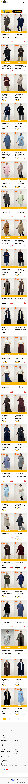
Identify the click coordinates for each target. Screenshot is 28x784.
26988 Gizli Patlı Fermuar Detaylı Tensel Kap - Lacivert (20, 622)
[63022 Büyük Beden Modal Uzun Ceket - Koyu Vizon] (20, 639)
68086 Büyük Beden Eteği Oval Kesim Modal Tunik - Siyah (20, 446)
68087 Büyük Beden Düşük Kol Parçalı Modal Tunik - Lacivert (7, 125)
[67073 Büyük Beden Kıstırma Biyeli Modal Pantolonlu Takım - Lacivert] (20, 23)
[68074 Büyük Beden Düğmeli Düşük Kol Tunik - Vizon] (20, 229)
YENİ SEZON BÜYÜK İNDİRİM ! (7, 751)
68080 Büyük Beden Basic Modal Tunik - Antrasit (19, 535)
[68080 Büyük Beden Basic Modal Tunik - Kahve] (7, 551)
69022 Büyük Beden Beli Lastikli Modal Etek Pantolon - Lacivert (7, 387)
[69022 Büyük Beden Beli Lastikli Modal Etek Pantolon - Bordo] (20, 345)
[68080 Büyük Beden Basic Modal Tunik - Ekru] (20, 493)
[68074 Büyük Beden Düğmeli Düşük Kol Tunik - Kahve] (7, 229)
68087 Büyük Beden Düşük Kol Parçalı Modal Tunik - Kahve (20, 66)
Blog (15, 730)
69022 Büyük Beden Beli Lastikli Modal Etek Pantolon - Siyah (20, 387)
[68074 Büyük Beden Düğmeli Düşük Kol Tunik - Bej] (20, 170)
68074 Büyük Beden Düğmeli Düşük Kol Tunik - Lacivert (6, 271)
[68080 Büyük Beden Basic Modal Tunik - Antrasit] (20, 522)
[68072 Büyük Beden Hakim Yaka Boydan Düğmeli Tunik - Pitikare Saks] (7, 462)
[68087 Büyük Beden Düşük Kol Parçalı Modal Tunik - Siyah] (20, 112)
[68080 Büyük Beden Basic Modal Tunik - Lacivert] (20, 580)
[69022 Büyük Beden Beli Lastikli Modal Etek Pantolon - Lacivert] (7, 375)
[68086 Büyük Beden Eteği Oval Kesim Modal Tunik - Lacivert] (7, 433)
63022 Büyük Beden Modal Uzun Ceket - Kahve (6, 681)
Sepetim (15, 749)
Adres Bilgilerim (17, 747)
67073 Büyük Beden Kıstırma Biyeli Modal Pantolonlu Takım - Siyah (7, 66)
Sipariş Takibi (17, 732)
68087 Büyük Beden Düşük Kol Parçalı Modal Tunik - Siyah (20, 125)
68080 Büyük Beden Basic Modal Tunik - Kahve (6, 564)
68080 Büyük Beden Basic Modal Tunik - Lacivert (19, 593)
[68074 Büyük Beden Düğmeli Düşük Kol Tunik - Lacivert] (7, 258)
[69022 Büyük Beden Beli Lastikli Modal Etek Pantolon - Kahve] (7, 345)
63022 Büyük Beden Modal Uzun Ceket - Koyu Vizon (19, 652)
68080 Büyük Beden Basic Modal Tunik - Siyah (6, 622)
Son (23, 719)
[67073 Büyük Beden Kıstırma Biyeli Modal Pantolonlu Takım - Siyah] (7, 54)
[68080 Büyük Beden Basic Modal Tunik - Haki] (7, 580)
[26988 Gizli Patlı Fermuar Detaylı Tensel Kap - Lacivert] (20, 609)
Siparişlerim (16, 745)
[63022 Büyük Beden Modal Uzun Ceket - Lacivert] (20, 668)
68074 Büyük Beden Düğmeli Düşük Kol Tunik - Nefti (19, 212)
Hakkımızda (3, 732)
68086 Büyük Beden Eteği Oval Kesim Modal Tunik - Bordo (20, 417)
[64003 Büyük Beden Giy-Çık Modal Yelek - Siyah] (20, 316)
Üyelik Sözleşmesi (4, 745)
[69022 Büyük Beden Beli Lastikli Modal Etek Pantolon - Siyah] (20, 375)
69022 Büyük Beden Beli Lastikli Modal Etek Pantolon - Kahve (7, 358)
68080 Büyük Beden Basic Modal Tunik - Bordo (19, 564)
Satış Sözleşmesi (4, 744)
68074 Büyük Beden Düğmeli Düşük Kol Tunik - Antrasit (6, 212)
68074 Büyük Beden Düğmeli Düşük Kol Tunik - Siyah (19, 271)
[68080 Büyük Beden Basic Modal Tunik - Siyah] (7, 609)
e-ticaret (11, 782)
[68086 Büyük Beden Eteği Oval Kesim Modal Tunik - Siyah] (20, 433)
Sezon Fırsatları (4, 734)
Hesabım (16, 744)
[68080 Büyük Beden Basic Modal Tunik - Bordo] (20, 551)
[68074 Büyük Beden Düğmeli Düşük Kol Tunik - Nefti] (20, 200)
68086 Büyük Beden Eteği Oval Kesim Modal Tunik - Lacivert (7, 446)
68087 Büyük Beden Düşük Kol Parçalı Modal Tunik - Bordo (7, 96)
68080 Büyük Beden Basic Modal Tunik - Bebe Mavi (6, 506)
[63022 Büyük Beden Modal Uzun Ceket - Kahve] (7, 668)
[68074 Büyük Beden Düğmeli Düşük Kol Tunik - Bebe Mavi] (20, 141)
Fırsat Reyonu (3, 735)
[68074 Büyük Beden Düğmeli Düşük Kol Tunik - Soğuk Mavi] (7, 141)
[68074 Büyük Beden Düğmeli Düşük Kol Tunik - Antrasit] (7, 200)
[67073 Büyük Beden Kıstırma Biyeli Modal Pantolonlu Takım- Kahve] (7, 23)
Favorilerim (16, 751)
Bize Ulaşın (3, 737)
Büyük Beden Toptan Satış (6, 730)
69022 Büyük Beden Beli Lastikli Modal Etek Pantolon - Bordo (20, 358)
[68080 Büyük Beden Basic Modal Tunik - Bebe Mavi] (7, 493)
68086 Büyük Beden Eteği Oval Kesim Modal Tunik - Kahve (7, 417)
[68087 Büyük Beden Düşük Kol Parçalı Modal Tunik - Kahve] (20, 54)
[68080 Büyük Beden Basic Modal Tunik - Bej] (7, 522)
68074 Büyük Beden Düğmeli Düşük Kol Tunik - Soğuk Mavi (6, 154)
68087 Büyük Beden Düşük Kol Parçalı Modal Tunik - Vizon (20, 96)
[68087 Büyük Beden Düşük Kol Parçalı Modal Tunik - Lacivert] (7, 112)
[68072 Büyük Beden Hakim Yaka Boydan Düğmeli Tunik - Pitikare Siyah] (20, 462)
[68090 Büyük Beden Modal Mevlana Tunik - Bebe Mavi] (20, 697)
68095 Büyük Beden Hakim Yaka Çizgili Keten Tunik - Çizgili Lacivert (7, 652)
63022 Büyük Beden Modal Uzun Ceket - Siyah (6, 710)
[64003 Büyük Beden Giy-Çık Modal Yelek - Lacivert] (7, 316)
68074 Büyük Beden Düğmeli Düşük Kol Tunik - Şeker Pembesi (7, 183)
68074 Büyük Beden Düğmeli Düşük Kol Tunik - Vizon (19, 241)
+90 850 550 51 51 (4, 758)
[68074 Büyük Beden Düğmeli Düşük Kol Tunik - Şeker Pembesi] (7, 170)
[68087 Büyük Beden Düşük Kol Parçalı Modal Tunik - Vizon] (20, 83)
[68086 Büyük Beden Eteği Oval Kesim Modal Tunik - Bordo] (20, 404)
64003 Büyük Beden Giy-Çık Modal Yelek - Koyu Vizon (7, 300)
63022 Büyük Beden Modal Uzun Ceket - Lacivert (19, 681)
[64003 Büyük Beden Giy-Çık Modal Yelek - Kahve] (20, 287)
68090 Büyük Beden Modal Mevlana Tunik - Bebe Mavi (20, 710)
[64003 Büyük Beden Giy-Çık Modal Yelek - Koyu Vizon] (7, 287)
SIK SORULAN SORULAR (19, 753)
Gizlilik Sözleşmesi (4, 747)
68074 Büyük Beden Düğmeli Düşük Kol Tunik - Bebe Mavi (19, 154)
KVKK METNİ (3, 749)
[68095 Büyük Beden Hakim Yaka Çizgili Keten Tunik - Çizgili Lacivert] (7, 639)
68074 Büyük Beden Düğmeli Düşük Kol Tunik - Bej (19, 183)
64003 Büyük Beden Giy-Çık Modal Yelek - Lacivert (7, 329)
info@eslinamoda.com (5, 761)
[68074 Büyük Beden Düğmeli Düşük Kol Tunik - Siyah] (20, 258)
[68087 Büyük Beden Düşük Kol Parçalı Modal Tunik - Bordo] (7, 83)
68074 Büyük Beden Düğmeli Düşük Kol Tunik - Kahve (6, 241)
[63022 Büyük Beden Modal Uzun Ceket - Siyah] (7, 697)
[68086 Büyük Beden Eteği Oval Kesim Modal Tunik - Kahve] (7, 404)
